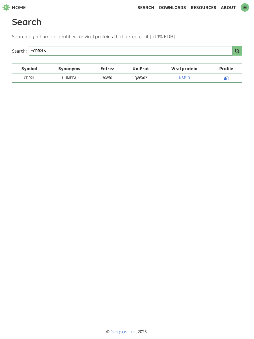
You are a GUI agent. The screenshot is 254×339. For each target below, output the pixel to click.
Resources (203, 7)
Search (145, 7)
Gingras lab (122, 332)
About (228, 7)
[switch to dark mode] (245, 7)
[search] (237, 51)
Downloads (172, 7)
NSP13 (184, 77)
